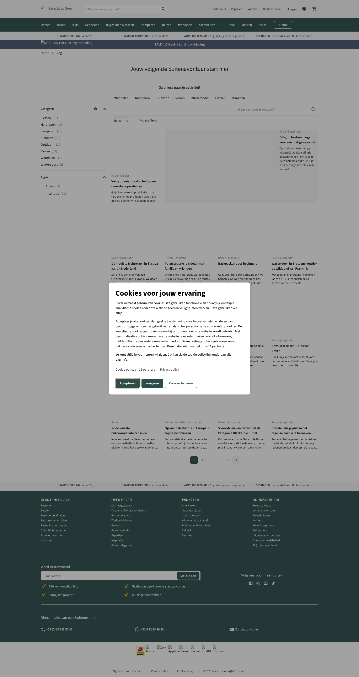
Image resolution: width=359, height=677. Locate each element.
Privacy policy (169, 369)
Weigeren (152, 383)
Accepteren (128, 383)
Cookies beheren (181, 383)
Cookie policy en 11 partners (135, 369)
